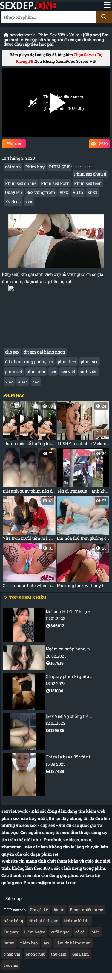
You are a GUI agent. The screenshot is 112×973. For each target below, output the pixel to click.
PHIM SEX (59, 167)
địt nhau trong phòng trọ (29, 361)
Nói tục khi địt (77, 920)
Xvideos (13, 201)
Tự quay (11, 932)
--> (79, 619)
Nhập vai (12, 954)
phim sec (89, 361)
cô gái (80, 932)
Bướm (9, 943)
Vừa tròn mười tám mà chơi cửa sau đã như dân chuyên (29, 519)
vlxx (64, 192)
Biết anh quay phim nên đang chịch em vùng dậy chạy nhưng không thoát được (29, 472)
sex (53, 371)
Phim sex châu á (90, 174)
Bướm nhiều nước (86, 909)
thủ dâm (59, 954)
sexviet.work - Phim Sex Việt (37, 35)
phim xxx (36, 371)
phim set (13, 371)
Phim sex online (20, 183)
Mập (95, 932)
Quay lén (13, 192)
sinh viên (89, 371)
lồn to (59, 909)
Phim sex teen (88, 183)
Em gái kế (39, 909)
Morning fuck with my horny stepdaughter (83, 566)
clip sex (12, 352)
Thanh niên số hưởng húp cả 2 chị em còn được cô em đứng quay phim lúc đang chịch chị (29, 424)
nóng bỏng (13, 920)
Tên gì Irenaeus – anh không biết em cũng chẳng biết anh (83, 472)
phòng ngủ (35, 954)
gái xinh (13, 167)
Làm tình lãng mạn (73, 943)
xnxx (92, 192)
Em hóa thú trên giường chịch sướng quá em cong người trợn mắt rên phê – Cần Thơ (83, 519)
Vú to (74, 35)
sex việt (68, 371)
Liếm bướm (34, 932)
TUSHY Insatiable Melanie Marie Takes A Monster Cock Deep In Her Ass (83, 424)
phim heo (67, 361)
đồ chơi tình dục (43, 920)
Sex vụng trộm (41, 192)
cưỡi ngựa (60, 932)
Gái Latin (80, 954)
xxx (28, 201)
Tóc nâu (11, 965)
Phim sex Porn (55, 183)
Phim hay (35, 167)
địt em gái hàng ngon (44, 352)
